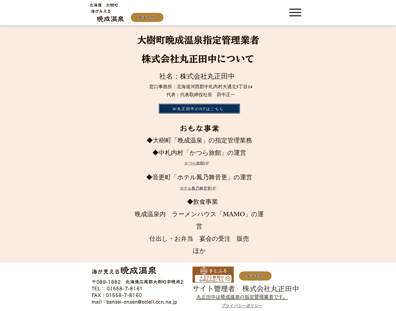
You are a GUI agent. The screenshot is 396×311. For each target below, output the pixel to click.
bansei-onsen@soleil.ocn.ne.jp (141, 301)
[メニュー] (295, 13)
